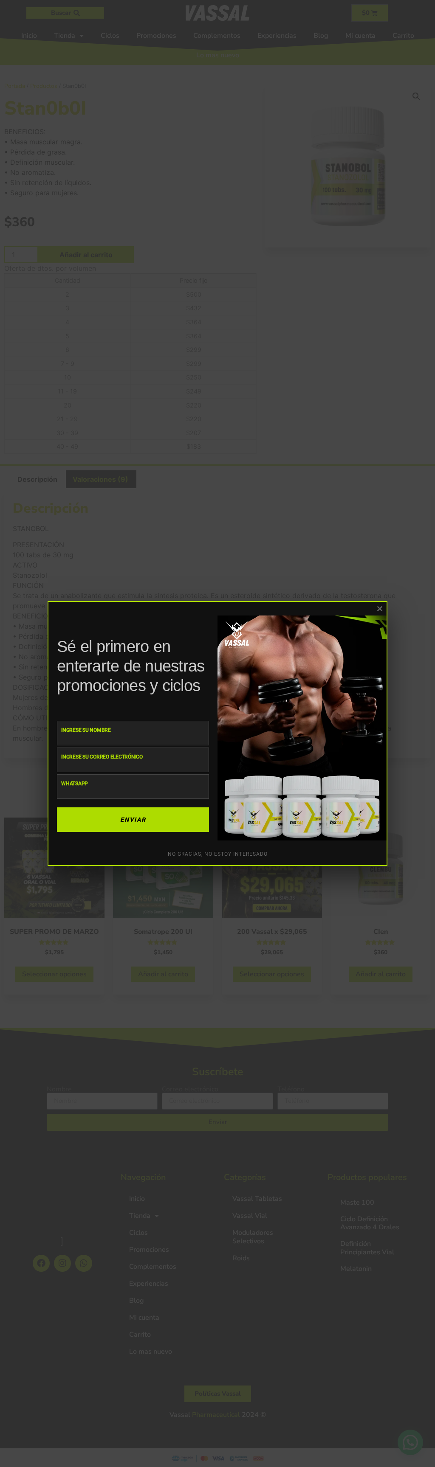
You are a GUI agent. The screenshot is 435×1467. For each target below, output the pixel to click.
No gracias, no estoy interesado (218, 854)
